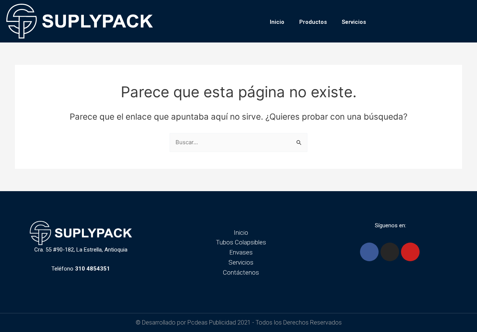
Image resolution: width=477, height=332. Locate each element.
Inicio (277, 22)
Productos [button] (313, 22)
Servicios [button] (354, 22)
